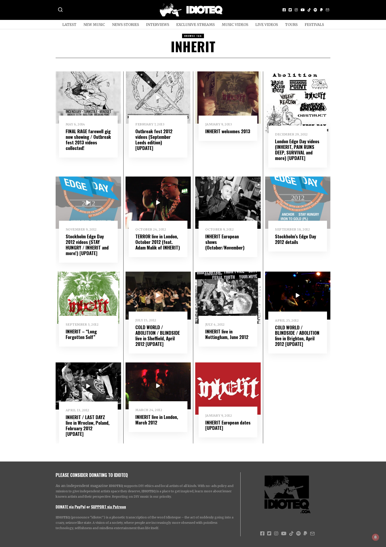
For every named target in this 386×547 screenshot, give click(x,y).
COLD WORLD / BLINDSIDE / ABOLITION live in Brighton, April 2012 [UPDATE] (297, 335)
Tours (291, 24)
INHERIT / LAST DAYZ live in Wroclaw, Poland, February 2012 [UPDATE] (87, 425)
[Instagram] (296, 9)
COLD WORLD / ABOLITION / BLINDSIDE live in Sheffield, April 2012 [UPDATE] (157, 335)
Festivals (314, 24)
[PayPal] (321, 9)
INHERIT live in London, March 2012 (156, 419)
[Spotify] (315, 9)
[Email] (327, 9)
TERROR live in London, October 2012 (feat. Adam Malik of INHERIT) (157, 242)
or (88, 507)
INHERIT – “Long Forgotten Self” (81, 334)
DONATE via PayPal (71, 507)
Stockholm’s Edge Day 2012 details (295, 239)
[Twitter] (290, 9)
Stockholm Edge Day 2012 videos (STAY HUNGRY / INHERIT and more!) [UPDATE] (87, 244)
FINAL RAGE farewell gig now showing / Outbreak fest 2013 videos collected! (88, 139)
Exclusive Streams (195, 24)
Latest (69, 24)
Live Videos (266, 24)
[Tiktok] (309, 9)
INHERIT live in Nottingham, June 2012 (226, 334)
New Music (94, 24)
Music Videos (235, 24)
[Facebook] (284, 9)
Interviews (157, 24)
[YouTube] (303, 9)
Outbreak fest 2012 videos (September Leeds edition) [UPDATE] (153, 139)
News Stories (125, 24)
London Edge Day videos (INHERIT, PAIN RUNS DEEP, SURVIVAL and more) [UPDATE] (297, 149)
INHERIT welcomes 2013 (227, 131)
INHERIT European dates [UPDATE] (228, 425)
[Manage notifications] (375, 537)
